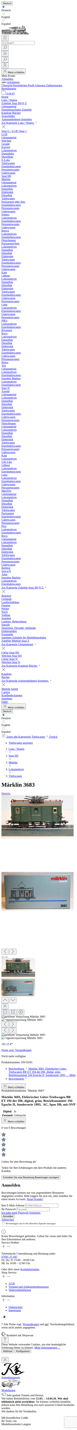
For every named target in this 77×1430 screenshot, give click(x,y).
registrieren (13, 82)
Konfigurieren (23, 1351)
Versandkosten (31, 1324)
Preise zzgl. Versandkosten (16, 1050)
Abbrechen (7, 1219)
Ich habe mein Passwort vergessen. (21, 1212)
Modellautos (8, 1390)
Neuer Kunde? (35, 1199)
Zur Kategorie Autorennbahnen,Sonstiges (25, 680)
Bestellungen (8, 88)
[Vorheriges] (5, 952)
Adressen (40, 85)
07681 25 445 (9, 1256)
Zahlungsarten (54, 85)
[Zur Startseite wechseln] (15, 33)
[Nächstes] (12, 952)
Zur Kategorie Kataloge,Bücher (19, 665)
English (5, 17)
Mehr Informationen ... (47, 1347)
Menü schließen (16, 72)
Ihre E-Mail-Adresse (13, 1205)
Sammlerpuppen (10, 1377)
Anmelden (7, 78)
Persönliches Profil (24, 85)
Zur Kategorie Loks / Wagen (18, 122)
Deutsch (6, 10)
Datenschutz (16, 1307)
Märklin (5, 793)
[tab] (42, 1072)
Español (6, 23)
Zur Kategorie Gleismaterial (17, 644)
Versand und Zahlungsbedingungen (29, 1286)
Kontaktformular (29, 1269)
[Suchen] (5, 48)
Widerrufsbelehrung (20, 1290)
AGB (12, 1283)
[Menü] (5, 38)
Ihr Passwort (8, 1209)
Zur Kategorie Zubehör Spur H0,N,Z (22, 587)
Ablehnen (8, 1351)
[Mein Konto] (5, 65)
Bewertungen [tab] (17, 1078)
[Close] (5, 1006)
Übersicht (7, 85)
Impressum (15, 1310)
